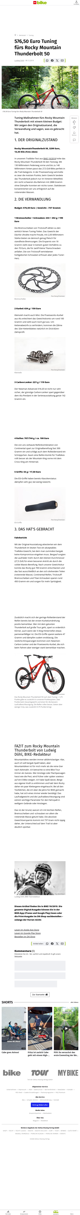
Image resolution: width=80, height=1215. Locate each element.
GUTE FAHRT (72, 1131)
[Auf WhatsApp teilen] (47, 60)
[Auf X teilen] (57, 60)
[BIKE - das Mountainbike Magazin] (42, 2)
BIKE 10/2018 (49, 158)
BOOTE (30, 1131)
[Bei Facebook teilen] (52, 60)
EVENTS (63, 1134)
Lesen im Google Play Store (27, 933)
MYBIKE (63, 1131)
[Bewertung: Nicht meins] (74, 127)
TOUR (57, 1131)
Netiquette (18, 956)
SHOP (5, 1131)
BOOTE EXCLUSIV (41, 1131)
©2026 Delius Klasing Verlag (39, 1139)
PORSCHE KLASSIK (37, 1134)
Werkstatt (22, 35)
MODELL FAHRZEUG (22, 1134)
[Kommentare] (74, 140)
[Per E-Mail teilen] (62, 60)
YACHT (11, 1131)
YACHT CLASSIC (21, 1131)
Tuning (31, 35)
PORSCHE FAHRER (52, 1134)
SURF (51, 1131)
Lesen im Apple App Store (26, 929)
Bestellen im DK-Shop (24, 936)
